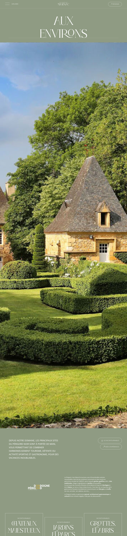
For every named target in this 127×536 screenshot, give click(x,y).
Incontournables (24, 518)
